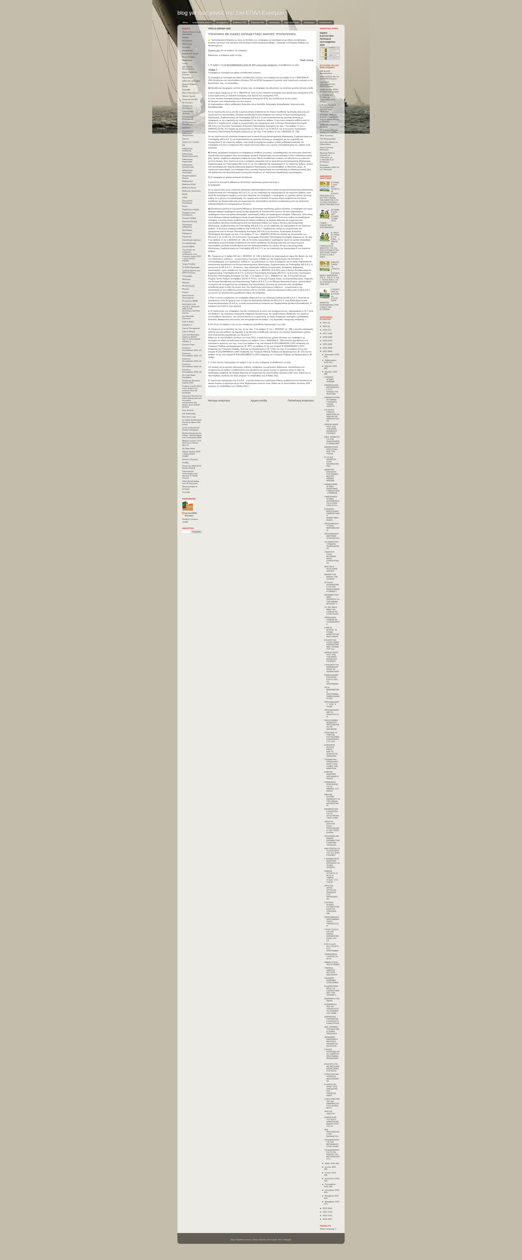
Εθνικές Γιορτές (188, 96)
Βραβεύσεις (187, 60)
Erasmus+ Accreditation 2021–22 (191, 349)
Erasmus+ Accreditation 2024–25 (191, 365)
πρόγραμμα (309, 22)
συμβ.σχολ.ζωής (291, 22)
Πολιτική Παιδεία (189, 218)
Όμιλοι (185, 206)
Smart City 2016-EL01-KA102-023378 (192, 467)
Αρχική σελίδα (259, 400)
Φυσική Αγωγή (188, 286)
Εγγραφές (186, 90)
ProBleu (185, 463)
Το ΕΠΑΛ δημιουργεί (190, 267)
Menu (185, 22)
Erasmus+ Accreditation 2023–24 (191, 360)
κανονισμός (274, 22)
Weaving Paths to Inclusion (189, 488)
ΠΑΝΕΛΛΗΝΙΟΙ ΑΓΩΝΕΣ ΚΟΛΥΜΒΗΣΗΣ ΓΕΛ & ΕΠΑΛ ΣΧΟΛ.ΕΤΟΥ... (331, 501)
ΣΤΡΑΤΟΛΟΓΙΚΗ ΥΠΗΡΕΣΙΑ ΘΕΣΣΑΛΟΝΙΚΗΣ (331, 1077)
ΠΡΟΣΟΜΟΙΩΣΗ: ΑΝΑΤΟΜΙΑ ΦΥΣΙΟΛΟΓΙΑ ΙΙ (331, 536)
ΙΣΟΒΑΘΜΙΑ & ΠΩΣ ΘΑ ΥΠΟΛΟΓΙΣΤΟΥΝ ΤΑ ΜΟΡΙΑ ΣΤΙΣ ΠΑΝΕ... (331, 1008)
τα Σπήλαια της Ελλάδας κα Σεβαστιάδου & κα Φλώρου (327, 98)
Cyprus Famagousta (191, 328)
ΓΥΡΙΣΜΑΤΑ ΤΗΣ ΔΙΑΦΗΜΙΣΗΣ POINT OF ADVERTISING (331, 668)
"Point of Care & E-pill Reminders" (191, 33)
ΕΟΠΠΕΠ (186, 128)
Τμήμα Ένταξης (188, 264)
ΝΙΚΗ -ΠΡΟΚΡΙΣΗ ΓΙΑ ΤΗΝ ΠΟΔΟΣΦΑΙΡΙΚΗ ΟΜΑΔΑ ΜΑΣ (332, 440)
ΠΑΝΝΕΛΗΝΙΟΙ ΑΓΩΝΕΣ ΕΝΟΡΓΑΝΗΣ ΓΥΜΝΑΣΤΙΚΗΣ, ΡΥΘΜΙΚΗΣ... (332, 488)
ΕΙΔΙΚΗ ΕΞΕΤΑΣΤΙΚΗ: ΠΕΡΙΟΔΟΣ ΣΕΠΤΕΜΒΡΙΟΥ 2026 (328, 39)
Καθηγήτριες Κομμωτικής (187, 160)
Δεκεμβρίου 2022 (332, 1202)
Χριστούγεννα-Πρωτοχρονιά (188, 296)
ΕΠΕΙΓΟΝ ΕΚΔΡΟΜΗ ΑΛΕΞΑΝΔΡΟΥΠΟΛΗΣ (331, 775)
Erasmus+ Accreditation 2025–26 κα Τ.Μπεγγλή (329, 167)
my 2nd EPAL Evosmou (191, 514)
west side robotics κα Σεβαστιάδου (329, 143)
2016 (325, 330)
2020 (325, 344)
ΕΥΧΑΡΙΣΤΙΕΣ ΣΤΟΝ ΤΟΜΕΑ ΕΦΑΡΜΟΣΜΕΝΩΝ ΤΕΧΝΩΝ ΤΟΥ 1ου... (331, 644)
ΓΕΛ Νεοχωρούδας (328, 139)
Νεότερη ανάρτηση (219, 400)
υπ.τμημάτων (222, 22)
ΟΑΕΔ (184, 197)
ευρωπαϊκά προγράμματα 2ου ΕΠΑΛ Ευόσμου (327, 84)
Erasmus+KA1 (257, 22)
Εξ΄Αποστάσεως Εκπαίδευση (189, 123)
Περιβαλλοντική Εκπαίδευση (188, 214)
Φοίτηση (185, 283)
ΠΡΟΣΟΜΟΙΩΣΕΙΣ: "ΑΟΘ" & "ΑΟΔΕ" (331, 704)
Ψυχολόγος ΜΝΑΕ (190, 301)
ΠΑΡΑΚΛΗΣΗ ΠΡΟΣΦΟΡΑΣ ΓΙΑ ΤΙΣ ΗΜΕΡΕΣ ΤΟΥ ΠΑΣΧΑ (331, 786)
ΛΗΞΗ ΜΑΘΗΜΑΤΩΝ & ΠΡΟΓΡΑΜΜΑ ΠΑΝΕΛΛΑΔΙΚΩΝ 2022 (332, 693)
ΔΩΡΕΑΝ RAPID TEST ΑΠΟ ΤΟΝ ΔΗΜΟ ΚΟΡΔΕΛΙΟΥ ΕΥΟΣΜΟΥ (331, 428)
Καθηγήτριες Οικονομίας (187, 171)
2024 (325, 1212)
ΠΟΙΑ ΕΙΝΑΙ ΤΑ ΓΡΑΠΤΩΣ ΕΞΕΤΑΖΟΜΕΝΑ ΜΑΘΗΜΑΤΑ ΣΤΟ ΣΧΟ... (331, 737)
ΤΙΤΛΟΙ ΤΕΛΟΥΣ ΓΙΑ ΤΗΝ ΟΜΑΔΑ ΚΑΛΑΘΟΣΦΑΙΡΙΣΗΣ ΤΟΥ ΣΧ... (331, 935)
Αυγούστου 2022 (332, 1179)
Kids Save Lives (189, 417)
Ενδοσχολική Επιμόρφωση (187, 118)
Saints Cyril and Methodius (326, 149)
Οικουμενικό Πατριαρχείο (187, 202)
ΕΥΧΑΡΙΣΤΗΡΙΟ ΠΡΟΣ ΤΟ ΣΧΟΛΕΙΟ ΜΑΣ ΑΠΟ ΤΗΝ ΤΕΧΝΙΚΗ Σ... (331, 990)
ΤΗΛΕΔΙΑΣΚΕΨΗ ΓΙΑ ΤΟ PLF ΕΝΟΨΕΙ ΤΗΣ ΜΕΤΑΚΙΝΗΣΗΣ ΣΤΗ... (332, 1154)
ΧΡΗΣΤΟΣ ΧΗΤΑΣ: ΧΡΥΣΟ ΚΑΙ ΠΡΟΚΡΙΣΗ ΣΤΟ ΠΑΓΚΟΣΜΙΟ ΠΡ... (331, 892)
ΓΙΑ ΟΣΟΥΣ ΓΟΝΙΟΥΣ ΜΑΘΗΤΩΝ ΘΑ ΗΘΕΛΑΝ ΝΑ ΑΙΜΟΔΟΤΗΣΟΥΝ (331, 415)
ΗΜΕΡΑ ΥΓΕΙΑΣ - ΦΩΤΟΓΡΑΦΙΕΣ (332, 963)
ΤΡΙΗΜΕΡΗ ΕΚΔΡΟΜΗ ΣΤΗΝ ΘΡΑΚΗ (331, 980)
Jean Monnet (187, 410)
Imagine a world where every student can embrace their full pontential (192, 389)
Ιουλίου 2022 (330, 1173)
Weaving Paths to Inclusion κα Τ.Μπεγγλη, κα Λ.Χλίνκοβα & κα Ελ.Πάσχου (327, 157)
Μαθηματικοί (187, 181)
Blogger (288, 1240)
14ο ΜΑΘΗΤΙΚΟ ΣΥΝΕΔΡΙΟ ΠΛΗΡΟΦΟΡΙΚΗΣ (331, 545)
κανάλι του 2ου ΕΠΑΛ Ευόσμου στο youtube (329, 91)
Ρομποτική (186, 237)
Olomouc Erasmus (190, 459)
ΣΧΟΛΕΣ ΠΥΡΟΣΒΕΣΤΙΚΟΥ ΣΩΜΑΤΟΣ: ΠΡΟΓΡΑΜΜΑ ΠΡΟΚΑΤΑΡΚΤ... (332, 1055)
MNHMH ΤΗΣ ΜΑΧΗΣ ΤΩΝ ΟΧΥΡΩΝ (331, 577)
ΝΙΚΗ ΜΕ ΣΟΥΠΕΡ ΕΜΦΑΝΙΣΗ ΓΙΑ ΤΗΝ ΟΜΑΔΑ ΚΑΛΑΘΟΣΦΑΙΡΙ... (332, 800)
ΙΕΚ (183, 145)
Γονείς (184, 63)
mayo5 (274, 1240)
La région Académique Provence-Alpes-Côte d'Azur (191, 422)
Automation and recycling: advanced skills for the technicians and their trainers (191, 308)
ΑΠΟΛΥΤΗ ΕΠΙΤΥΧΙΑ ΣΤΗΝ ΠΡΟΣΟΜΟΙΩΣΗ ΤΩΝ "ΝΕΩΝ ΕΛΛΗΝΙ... (331, 827)
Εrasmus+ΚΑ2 (239, 22)
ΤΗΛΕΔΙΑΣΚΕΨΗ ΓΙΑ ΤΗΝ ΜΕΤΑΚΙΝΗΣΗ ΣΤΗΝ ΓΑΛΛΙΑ (331, 1143)
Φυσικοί (185, 289)
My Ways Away (188, 449)
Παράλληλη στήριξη (190, 209)
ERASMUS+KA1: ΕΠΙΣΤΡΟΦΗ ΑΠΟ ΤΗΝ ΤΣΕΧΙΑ (331, 450)
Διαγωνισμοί (187, 78)
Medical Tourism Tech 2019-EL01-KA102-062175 (191, 443)
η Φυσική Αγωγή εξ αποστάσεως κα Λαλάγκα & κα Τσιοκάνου (328, 108)
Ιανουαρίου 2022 (332, 355)
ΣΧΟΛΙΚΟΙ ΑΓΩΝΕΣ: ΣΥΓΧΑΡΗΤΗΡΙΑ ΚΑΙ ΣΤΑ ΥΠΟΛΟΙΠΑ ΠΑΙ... (331, 908)
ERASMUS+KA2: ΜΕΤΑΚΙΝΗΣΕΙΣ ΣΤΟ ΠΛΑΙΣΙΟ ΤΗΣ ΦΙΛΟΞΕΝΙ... (331, 389)
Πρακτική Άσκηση (189, 221)
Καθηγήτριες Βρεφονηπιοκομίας (190, 155)
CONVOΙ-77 (187, 325)
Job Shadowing (188, 414)
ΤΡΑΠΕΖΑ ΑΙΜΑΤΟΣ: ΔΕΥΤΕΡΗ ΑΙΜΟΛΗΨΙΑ (330, 971)
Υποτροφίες (187, 276)
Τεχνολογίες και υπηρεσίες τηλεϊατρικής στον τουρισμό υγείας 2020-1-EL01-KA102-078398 (191, 255)
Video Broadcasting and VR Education (190, 482)
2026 (325, 1219)
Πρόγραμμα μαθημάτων (187, 226)
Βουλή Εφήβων (188, 57)
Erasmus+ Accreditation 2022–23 (191, 354)
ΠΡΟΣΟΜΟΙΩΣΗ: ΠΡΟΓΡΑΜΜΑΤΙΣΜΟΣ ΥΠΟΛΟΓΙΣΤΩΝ (331, 921)
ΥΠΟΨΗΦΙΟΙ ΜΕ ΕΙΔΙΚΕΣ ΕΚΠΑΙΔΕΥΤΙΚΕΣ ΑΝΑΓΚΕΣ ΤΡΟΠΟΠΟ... (332, 840)
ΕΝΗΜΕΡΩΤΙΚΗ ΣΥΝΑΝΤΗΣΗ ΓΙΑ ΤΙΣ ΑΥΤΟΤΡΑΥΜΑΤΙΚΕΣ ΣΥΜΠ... (331, 813)
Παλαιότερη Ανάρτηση (301, 400)
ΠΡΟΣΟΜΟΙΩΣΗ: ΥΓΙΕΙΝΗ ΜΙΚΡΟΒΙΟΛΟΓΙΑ (332, 527)
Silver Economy (326, 136)
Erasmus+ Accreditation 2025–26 (191, 371)
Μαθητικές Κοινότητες (191, 191)
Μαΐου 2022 (330, 1163)
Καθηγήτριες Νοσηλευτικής (188, 166)
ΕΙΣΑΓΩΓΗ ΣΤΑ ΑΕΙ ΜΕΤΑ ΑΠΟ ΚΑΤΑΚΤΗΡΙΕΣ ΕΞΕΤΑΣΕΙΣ (331, 1067)
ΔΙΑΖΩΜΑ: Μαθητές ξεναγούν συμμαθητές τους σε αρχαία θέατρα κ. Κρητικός (329, 118)
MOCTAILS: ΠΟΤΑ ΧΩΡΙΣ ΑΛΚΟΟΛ (331, 569)
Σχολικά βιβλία (188, 246)
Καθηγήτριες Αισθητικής (187, 149)
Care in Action (188, 322)
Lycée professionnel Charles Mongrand (190, 429)
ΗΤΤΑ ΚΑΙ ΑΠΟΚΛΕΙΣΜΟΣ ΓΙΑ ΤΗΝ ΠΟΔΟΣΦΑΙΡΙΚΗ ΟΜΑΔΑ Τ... (331, 587)
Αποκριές (186, 47)
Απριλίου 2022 (331, 372)
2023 (325, 1208)
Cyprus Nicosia (188, 332)
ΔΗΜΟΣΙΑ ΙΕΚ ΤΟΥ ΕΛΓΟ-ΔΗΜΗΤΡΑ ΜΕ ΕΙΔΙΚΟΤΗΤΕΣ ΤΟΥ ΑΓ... (331, 1121)
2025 (325, 1216)
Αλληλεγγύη (187, 41)
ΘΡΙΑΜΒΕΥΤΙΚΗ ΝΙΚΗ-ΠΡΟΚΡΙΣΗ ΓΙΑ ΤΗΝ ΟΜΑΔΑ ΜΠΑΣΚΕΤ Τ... (331, 599)
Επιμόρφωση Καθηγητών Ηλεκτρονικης (188, 133)
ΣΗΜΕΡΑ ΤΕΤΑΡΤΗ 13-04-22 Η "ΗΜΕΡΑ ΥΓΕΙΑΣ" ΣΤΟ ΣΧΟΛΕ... (331, 876)
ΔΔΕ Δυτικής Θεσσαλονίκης (188, 68)
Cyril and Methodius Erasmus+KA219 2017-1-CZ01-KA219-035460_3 (191, 338)
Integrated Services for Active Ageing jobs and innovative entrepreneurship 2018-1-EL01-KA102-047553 (192, 401)
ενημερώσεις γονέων (202, 22)
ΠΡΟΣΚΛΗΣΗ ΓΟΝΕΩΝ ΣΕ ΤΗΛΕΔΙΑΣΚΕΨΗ (332, 621)
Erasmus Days (188, 345)
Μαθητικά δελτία (189, 188)
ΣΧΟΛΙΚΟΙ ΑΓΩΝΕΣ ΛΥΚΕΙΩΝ (329, 379)
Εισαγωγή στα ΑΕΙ (190, 99)
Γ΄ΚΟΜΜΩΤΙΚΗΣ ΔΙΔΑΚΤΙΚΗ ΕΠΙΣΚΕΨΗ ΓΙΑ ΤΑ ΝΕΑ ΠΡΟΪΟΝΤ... (331, 863)
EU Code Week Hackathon (188, 376)
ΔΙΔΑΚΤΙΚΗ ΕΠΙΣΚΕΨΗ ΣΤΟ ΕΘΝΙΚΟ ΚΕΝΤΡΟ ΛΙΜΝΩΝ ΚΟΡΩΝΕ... (331, 475)
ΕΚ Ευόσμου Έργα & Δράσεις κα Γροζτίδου (329, 131)
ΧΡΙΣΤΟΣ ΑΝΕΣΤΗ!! (329, 1112)
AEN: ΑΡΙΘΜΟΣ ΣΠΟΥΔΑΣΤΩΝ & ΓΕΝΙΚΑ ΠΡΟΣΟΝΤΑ (331, 1030)
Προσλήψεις (187, 230)
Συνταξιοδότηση (189, 243)
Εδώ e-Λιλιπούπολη (190, 93)
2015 (325, 326)
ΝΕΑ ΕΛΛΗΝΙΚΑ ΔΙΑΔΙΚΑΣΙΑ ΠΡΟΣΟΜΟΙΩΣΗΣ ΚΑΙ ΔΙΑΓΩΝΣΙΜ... (331, 724)
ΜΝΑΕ (185, 194)
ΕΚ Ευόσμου (187, 103)
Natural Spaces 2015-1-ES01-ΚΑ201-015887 (191, 454)
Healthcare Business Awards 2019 (191, 382)
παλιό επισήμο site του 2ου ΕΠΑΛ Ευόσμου (329, 78)
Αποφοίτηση (187, 51)
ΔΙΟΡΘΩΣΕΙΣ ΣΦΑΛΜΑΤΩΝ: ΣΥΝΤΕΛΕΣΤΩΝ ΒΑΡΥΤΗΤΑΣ (331, 1020)
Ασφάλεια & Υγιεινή (190, 54)
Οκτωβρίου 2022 (332, 1190)
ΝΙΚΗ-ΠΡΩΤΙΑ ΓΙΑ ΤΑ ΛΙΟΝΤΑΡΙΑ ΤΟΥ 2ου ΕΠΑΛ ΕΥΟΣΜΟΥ (332, 852)
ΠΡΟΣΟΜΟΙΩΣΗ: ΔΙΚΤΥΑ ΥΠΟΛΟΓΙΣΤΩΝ (331, 713)
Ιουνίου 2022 (330, 1167)
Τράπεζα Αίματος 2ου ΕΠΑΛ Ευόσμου (191, 272)
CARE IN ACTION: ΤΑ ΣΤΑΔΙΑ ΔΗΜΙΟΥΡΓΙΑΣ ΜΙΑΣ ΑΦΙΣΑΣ (331, 632)
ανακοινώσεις (325, 22)
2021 (325, 348)
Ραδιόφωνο (187, 233)
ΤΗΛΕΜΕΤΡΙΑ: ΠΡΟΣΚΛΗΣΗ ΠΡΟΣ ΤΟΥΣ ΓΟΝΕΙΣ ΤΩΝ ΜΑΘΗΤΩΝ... (331, 764)
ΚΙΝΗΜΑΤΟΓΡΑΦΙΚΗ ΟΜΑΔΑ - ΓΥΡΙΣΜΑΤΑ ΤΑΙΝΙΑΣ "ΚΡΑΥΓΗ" (332, 402)
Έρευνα (185, 139)
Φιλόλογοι (186, 279)
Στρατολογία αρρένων (191, 240)
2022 (325, 351)
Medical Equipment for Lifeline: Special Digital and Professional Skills (191, 435)
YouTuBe (186, 492)
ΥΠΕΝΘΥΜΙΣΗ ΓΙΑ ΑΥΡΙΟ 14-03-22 (331, 956)
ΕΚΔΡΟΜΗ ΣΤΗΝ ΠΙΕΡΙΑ (331, 1000)
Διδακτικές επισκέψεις (191, 81)
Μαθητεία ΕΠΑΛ (189, 184)
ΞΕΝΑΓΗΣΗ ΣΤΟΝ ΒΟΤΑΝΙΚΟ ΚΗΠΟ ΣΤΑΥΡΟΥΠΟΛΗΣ (331, 557)
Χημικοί (185, 292)
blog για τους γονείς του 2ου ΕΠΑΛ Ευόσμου (230, 13)
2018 (325, 337)
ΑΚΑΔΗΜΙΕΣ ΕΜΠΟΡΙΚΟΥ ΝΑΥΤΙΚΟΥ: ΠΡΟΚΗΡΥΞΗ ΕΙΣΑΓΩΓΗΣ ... (331, 1041)
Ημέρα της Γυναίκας (190, 142)
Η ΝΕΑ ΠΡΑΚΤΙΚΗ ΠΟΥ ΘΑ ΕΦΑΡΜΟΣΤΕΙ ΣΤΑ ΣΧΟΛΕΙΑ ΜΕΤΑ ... (332, 1103)
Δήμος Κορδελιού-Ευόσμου (190, 73)
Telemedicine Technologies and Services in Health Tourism (190, 474)
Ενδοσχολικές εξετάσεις (188, 112)
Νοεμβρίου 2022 (332, 1196)
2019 (325, 341)
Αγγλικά (185, 37)
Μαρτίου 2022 (331, 366)
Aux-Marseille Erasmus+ (188, 317)
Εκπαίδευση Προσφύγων (187, 107)
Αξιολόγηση (187, 44)
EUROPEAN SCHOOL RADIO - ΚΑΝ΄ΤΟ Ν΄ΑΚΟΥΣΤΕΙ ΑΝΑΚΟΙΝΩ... (331, 750)
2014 (325, 323)
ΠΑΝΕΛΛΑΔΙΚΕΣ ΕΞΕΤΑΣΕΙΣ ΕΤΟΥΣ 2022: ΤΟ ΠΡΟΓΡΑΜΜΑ (331, 679)
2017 (325, 333)
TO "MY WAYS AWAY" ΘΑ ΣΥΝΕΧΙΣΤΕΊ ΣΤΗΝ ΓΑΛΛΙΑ (331, 610)
